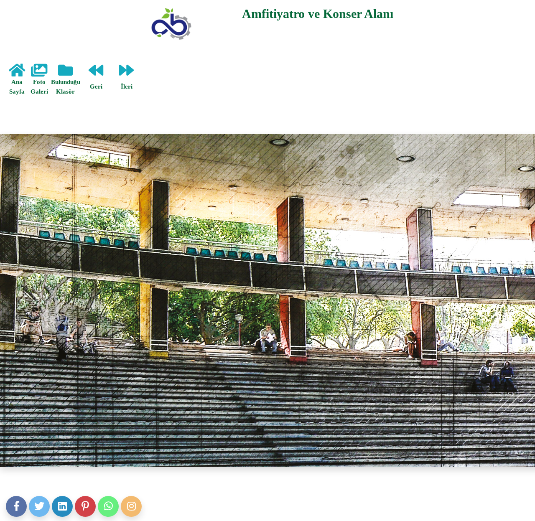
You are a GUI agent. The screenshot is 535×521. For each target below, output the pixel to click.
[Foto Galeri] (39, 73)
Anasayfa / (16, 109)
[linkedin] (62, 506)
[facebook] (16, 506)
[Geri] (96, 73)
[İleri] (126, 73)
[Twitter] (39, 506)
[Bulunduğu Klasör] (65, 73)
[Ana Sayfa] (17, 73)
